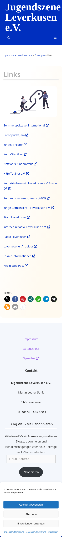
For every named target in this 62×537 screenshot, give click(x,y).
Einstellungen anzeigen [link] (31, 523)
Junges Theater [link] (13, 144)
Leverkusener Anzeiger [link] (18, 246)
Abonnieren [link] (31, 472)
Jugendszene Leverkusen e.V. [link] (33, 17)
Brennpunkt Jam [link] (14, 135)
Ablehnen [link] (31, 514)
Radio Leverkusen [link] (15, 237)
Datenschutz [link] (31, 348)
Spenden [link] (29, 358)
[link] (54, 38)
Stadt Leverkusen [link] (14, 217)
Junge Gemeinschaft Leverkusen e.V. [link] (26, 207)
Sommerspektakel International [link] (24, 125)
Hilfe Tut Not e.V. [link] (14, 173)
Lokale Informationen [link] (17, 256)
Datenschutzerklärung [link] (14, 532)
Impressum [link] (53, 532)
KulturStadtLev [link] (13, 154)
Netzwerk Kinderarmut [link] (18, 164)
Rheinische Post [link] (13, 265)
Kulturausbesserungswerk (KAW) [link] (24, 198)
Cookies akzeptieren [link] (31, 504)
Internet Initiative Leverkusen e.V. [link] (24, 227)
